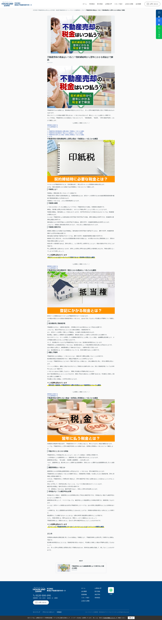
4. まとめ (49, 136)
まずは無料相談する (52, 127)
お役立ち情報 (129, 4)
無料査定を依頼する (52, 125)
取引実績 (100, 4)
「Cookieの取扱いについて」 (109, 617)
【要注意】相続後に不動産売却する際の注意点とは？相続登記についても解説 (74, 385)
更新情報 (84, 594)
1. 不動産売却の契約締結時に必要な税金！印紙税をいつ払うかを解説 (65, 131)
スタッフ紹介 (118, 4)
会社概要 (138, 4)
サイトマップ (36, 612)
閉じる (131, 617)
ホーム (85, 4)
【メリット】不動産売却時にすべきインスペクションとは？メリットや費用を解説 (76, 527)
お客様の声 (108, 4)
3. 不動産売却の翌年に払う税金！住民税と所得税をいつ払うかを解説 (65, 134)
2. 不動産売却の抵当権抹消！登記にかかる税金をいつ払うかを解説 (65, 133)
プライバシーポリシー (48, 612)
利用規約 (59, 612)
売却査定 (92, 4)
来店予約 (97, 594)
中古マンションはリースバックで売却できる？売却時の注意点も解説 (71, 257)
